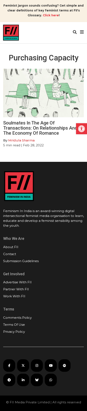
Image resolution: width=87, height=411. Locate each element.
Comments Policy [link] (17, 318)
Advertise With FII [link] (17, 282)
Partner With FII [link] (16, 289)
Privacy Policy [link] (14, 332)
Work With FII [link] (14, 296)
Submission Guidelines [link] (21, 261)
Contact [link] (9, 254)
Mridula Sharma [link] (21, 140)
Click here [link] (51, 15)
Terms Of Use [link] (14, 325)
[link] (81, 128)
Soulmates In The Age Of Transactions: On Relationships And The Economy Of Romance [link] (40, 128)
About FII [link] (10, 247)
